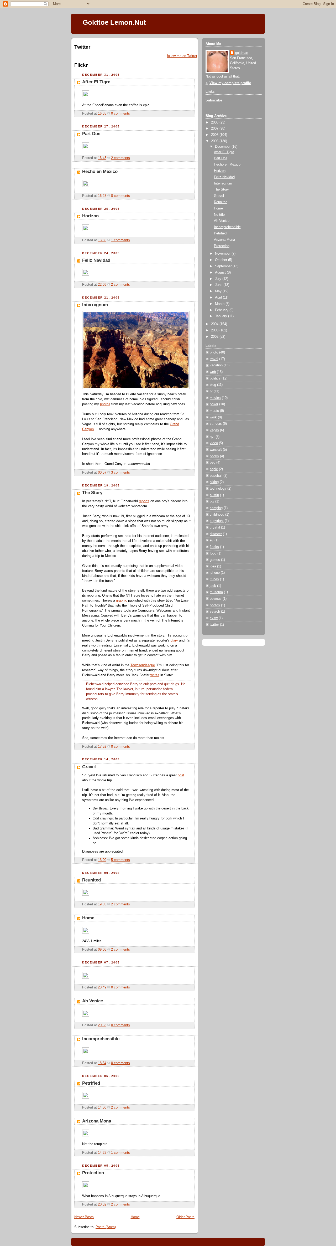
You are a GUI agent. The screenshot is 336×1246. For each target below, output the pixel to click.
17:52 (102, 746)
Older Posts (185, 1217)
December (223, 146)
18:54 (102, 1063)
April (219, 297)
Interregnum (95, 304)
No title (219, 215)
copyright (217, 521)
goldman (241, 53)
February (222, 310)
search (215, 611)
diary (174, 640)
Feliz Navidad (96, 260)
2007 (215, 128)
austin (214, 495)
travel (214, 359)
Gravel (89, 766)
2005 (215, 141)
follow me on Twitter (182, 56)
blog (213, 385)
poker (214, 404)
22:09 (102, 284)
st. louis (216, 423)
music (214, 411)
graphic (121, 600)
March (220, 304)
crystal (215, 527)
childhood (217, 514)
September (224, 266)
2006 (215, 135)
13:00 (102, 860)
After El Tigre (96, 81)
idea (213, 566)
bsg (212, 462)
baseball (216, 476)
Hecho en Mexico (100, 171)
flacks (214, 547)
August (221, 272)
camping (216, 508)
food (213, 553)
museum (216, 592)
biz (212, 501)
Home (88, 917)
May (219, 291)
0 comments (120, 113)
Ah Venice (92, 1000)
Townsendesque (142, 665)
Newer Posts (84, 1217)
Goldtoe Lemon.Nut (114, 22)
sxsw (214, 618)
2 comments (120, 158)
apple (214, 469)
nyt (212, 437)
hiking (214, 482)
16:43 (102, 158)
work (213, 417)
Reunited (91, 880)
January (221, 316)
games (215, 560)
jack (213, 586)
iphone (215, 573)
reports (144, 501)
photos (105, 404)
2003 (215, 330)
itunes (214, 579)
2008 (215, 122)
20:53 (102, 1025)
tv (211, 391)
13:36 (102, 240)
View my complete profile (230, 83)
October (221, 260)
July (218, 279)
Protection (93, 1172)
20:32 (102, 1204)
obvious (216, 599)
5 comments (120, 860)
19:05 (102, 904)
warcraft (216, 450)
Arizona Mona (96, 1121)
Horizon (90, 215)
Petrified (91, 1083)
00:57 (102, 472)
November (223, 253)
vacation (216, 365)
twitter (214, 625)
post (181, 775)
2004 (215, 324)
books (214, 456)
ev (211, 540)
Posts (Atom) (106, 1227)
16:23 (102, 196)
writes (154, 675)
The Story (92, 492)
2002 (215, 337)
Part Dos (91, 133)
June (219, 285)
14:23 (102, 1153)
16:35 (102, 113)
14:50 (102, 1107)
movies (215, 398)
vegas (214, 430)
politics (215, 378)
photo (214, 352)
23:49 (102, 987)
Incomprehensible (100, 1038)
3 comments (120, 472)
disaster (216, 534)
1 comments (120, 240)
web (213, 372)
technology (218, 488)
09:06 (102, 949)
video (214, 443)
